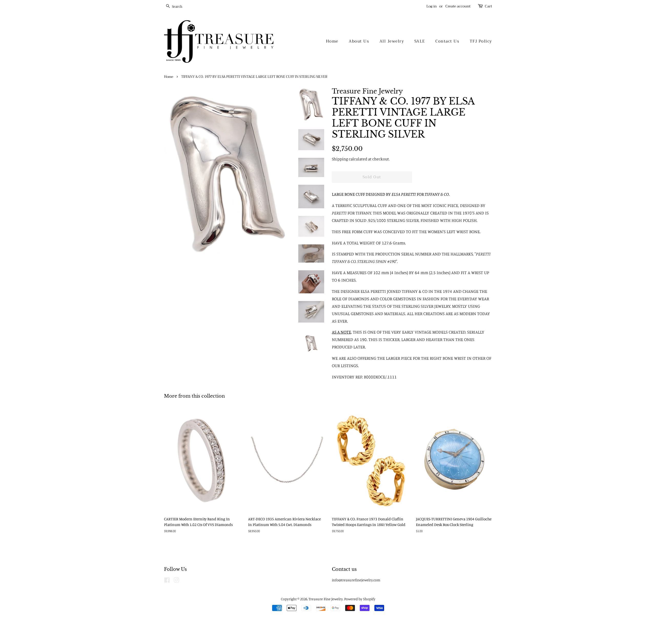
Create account (457, 6)
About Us (359, 41)
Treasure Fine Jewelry (326, 599)
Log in (431, 6)
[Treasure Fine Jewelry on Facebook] (167, 581)
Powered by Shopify (359, 599)
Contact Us (447, 41)
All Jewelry (392, 41)
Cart (488, 6)
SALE (419, 41)
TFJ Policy (481, 41)
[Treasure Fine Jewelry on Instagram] (176, 581)
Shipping (340, 158)
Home (332, 41)
